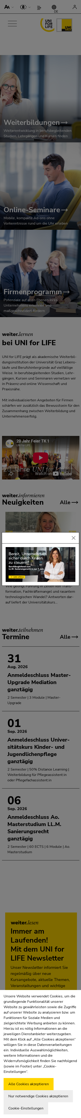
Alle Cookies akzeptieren (28, 1084)
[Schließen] (73, 537)
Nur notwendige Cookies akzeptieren (38, 1096)
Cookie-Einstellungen (25, 1108)
